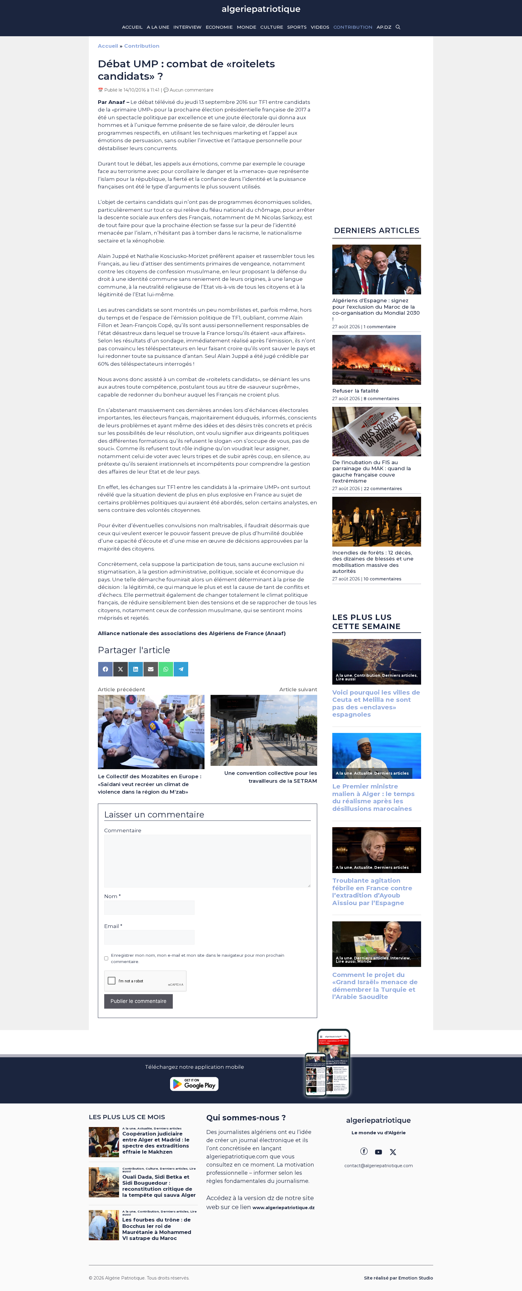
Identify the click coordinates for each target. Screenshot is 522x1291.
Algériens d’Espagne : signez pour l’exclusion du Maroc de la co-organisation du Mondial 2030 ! (376, 309)
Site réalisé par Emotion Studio (398, 1278)
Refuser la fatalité (355, 391)
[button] (398, 27)
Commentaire (122, 830)
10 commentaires (382, 579)
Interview (187, 27)
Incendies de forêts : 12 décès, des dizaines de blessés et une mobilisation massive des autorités (373, 562)
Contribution (353, 27)
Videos (320, 27)
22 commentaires (383, 488)
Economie (219, 27)
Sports (297, 27)
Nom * (112, 896)
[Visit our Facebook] (364, 1152)
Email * (113, 926)
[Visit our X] (393, 1152)
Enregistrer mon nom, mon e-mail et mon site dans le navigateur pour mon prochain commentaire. (197, 958)
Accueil (132, 27)
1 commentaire (380, 326)
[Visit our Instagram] (378, 1152)
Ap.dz (384, 27)
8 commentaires (381, 398)
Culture (271, 27)
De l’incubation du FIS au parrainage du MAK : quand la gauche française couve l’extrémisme (371, 471)
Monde (246, 27)
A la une (158, 27)
